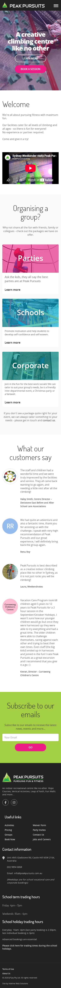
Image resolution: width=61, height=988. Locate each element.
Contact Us (38, 834)
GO (30, 747)
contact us (49, 420)
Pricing (8, 829)
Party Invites (39, 829)
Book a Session (30, 69)
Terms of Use (8, 969)
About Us (6, 973)
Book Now (10, 839)
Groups (8, 834)
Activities (9, 825)
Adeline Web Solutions (18, 983)
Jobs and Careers (42, 839)
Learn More (30, 58)
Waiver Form (39, 825)
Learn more (12, 290)
